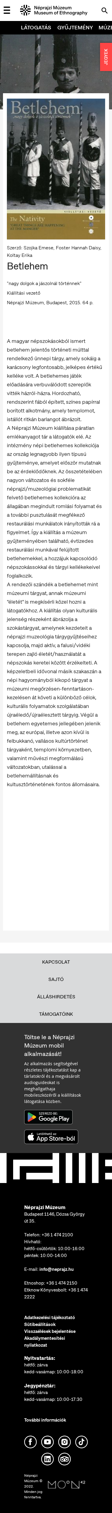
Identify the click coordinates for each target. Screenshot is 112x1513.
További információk (45, 1420)
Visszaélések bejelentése (50, 1331)
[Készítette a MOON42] (66, 1484)
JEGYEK (106, 57)
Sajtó (56, 979)
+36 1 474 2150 (61, 1283)
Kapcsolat (56, 962)
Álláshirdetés (56, 997)
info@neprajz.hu (56, 1269)
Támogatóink (56, 1014)
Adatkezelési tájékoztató (49, 1318)
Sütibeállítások (40, 1324)
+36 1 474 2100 (57, 1235)
